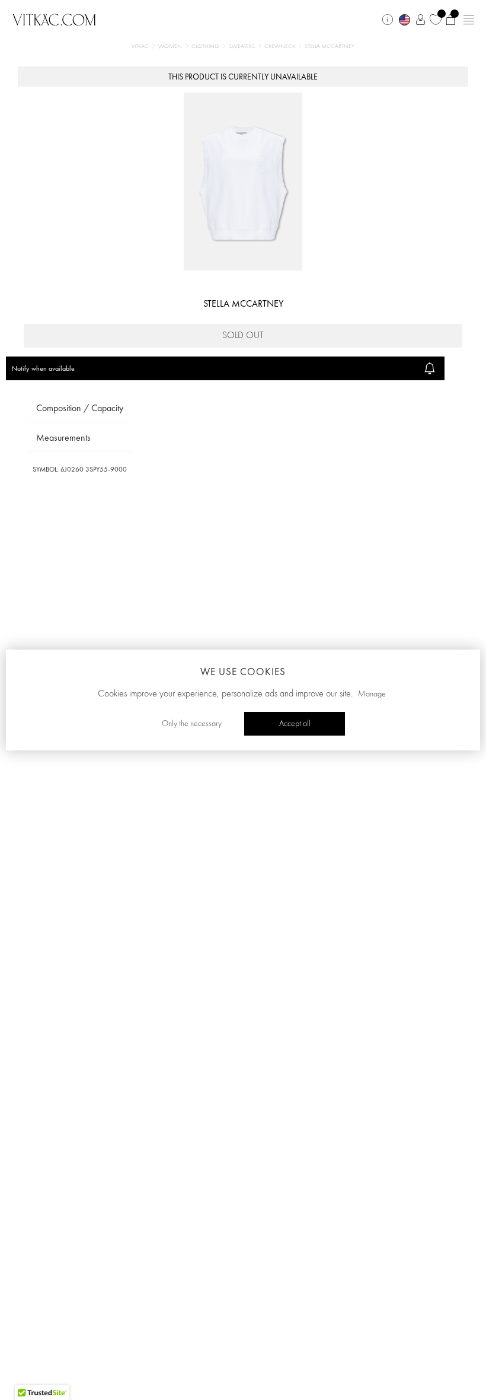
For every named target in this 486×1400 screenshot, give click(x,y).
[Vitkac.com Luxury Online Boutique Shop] (54, 18)
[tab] (79, 408)
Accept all (295, 724)
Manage (372, 694)
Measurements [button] (63, 437)
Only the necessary (192, 724)
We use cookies (243, 671)
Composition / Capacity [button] (79, 408)
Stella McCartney (243, 303)
